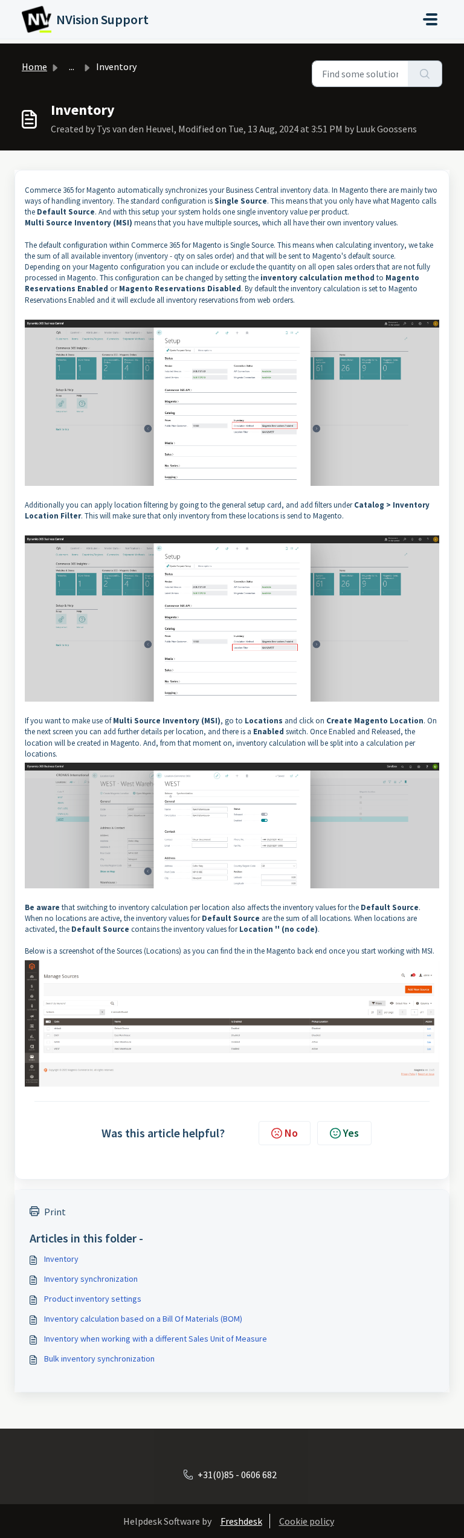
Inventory (61, 1258)
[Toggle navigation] (430, 19)
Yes (351, 1133)
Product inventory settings (92, 1298)
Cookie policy (306, 1521)
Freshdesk (241, 1521)
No (291, 1133)
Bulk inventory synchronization (99, 1358)
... (71, 66)
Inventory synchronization (91, 1278)
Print (55, 1212)
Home (34, 66)
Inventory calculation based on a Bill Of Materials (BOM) (143, 1318)
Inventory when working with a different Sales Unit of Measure (155, 1338)
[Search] (425, 73)
